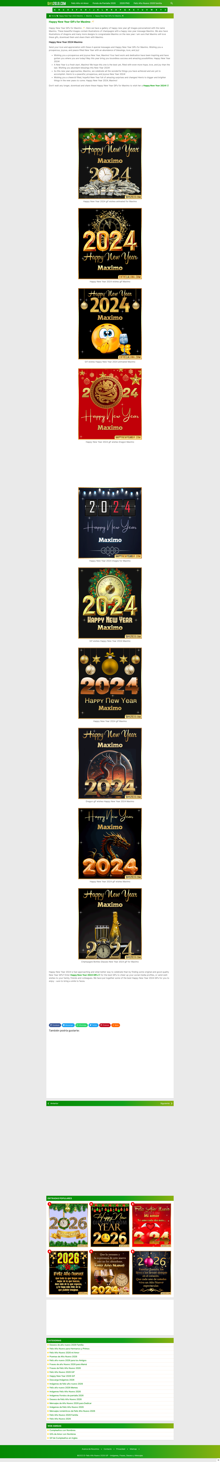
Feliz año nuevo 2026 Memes (64, 1387)
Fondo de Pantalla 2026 (104, 3)
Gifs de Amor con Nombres (63, 1434)
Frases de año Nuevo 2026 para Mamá (68, 1364)
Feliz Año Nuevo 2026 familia (148, 3)
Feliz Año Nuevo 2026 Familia (64, 1415)
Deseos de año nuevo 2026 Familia (67, 1345)
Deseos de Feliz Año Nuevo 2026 (66, 1399)
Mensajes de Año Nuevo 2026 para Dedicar (71, 1403)
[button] (54, 10)
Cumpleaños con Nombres (62, 1430)
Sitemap (133, 1449)
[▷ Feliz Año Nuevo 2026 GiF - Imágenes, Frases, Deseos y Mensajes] (56, 3)
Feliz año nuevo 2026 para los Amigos (68, 1360)
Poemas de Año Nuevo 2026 (63, 1356)
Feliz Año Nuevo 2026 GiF (62, 1372)
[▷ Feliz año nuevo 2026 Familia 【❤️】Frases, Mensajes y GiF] (151, 1273)
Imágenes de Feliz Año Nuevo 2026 (67, 1407)
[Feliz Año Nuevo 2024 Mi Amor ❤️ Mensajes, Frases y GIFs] (151, 1225)
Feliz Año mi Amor (80, 3)
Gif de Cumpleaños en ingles (64, 1438)
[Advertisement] (110, 107)
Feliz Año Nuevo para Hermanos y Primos (70, 1348)
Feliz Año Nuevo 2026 (60, 1418)
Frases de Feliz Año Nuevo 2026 (65, 1368)
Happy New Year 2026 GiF (62, 1376)
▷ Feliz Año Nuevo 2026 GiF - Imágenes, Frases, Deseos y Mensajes (113, 1455)
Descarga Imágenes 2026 (62, 1380)
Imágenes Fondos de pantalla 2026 (67, 1395)
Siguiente (165, 1103)
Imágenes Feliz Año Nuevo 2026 (65, 1391)
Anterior (54, 1103)
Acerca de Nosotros (90, 1449)
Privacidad (120, 1449)
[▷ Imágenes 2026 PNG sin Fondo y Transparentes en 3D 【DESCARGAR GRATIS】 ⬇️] (68, 1225)
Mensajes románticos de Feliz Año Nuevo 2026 (72, 1411)
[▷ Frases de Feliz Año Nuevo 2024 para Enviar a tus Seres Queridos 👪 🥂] (110, 1273)
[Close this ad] (218, 1460)
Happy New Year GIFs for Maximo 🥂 (71, 21)
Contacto (108, 1449)
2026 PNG (125, 3)
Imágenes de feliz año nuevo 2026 (66, 1383)
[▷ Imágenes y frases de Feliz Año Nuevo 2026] (68, 1273)
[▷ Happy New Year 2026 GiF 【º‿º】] (110, 1225)
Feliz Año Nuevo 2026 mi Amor (64, 1352)
